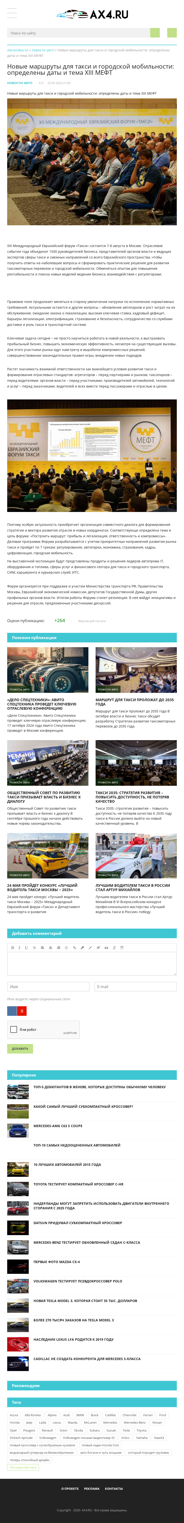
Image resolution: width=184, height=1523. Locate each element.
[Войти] (172, 33)
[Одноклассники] (96, 1499)
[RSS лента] (119, 1499)
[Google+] (104, 1499)
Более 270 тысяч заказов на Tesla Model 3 (74, 1320)
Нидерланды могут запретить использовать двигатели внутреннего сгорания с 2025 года (101, 1205)
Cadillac (110, 1415)
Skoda (78, 1430)
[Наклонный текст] (19, 948)
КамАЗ (159, 1438)
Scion (63, 1430)
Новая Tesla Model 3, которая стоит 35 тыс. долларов (85, 1300)
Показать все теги (23, 1467)
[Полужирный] (12, 948)
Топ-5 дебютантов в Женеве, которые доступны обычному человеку (100, 1087)
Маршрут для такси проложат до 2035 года (135, 701)
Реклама (91, 1488)
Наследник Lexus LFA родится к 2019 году (74, 1339)
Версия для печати (92, 621)
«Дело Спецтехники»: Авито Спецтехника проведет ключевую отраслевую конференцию (41, 704)
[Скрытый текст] (98, 948)
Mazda (72, 1422)
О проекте (70, 1488)
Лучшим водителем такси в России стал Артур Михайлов (133, 887)
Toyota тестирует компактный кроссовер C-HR (78, 1184)
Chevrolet (130, 1415)
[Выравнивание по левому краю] (43, 948)
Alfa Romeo (33, 1415)
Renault (47, 1430)
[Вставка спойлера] (122, 948)
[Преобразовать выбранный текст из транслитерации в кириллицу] (114, 948)
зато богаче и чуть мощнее (100, 1452)
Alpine (52, 1415)
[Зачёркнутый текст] (34, 948)
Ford (162, 1415)
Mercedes (110, 1422)
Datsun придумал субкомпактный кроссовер (78, 1223)
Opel (13, 1430)
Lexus (57, 1422)
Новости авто (19, 83)
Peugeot (29, 1430)
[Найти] (155, 33)
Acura (14, 1415)
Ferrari (148, 1415)
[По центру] (50, 948)
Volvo (125, 1438)
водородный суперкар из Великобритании (42, 1452)
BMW (80, 1415)
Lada (42, 1422)
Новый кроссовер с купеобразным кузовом (42, 1445)
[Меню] (12, 13)
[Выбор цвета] (90, 948)
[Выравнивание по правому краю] (58, 948)
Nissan (157, 1422)
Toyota (141, 1430)
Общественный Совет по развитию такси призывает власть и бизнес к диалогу (44, 797)
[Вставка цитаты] (106, 948)
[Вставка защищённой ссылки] (82, 948)
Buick (94, 1415)
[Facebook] (72, 1499)
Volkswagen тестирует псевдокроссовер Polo (78, 1281)
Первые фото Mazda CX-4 (57, 1261)
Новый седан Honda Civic (100, 1445)
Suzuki (111, 1430)
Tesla (126, 1430)
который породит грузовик (148, 1452)
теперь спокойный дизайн (29, 1460)
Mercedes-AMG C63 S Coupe (58, 1126)
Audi (66, 1415)
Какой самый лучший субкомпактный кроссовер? (83, 1106)
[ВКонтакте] (12, 1011)
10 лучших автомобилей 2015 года (67, 1164)
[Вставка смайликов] (67, 948)
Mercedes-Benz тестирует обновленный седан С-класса (87, 1242)
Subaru (95, 1430)
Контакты (114, 1488)
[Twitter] (88, 1499)
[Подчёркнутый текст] (27, 948)
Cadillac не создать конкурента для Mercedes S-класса (87, 1358)
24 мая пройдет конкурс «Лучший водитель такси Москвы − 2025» (42, 887)
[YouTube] (111, 1499)
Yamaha (142, 1438)
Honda (15, 1422)
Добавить (20, 1049)
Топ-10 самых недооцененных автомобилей (77, 1145)
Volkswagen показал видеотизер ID (89, 1438)
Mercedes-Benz (135, 1422)
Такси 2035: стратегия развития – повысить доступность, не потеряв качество (132, 797)
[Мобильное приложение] (64, 1499)
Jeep (29, 1422)
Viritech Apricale (21, 1438)
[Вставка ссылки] (75, 948)
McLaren (90, 1422)
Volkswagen (47, 1438)
